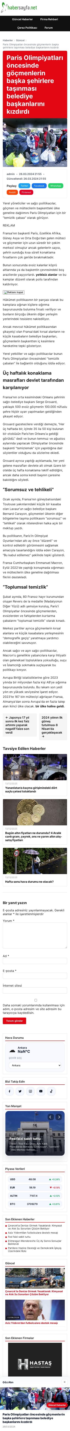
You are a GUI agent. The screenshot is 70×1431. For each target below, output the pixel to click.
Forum (49, 27)
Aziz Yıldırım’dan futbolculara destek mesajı (33, 1232)
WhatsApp (55, 185)
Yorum (8, 921)
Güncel (20, 40)
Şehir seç (15, 1058)
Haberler (8, 40)
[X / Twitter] (20, 1091)
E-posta (9, 971)
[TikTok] (51, 1091)
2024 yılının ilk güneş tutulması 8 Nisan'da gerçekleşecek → (52, 727)
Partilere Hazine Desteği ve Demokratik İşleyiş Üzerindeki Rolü (34, 1249)
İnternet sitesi (12, 985)
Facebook (39, 185)
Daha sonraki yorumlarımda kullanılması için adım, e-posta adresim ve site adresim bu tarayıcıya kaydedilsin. (34, 1009)
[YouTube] (41, 1091)
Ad (6, 956)
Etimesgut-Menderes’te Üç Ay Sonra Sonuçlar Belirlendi (34, 1242)
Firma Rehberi (49, 19)
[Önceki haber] (51, 1117)
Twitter (24, 185)
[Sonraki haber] (58, 1117)
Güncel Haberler (22, 19)
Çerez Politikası (27, 27)
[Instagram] (30, 1091)
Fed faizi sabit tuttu (19, 1236)
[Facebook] (9, 1091)
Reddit (12, 192)
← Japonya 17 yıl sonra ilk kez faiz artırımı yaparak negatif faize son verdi (17, 725)
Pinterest (26, 192)
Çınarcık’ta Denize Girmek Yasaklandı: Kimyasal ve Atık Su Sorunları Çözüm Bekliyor (35, 1227)
